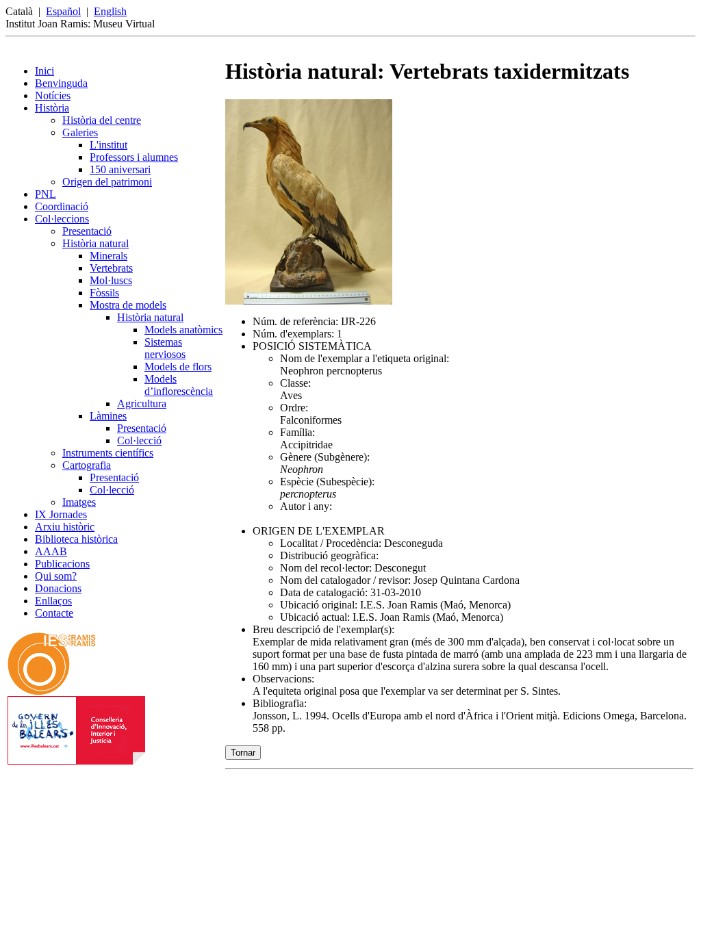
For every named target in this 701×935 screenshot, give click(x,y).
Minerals (108, 255)
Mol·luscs (111, 280)
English (110, 11)
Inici (44, 71)
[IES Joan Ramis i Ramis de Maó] (52, 692)
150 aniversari (120, 169)
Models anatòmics (183, 329)
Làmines (108, 416)
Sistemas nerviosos (165, 348)
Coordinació (61, 206)
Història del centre (101, 120)
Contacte (54, 613)
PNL (45, 194)
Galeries (80, 132)
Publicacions (62, 563)
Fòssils (104, 292)
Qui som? (56, 576)
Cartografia (86, 465)
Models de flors (178, 366)
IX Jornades (61, 514)
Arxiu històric (64, 527)
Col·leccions (62, 219)
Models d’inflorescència (178, 385)
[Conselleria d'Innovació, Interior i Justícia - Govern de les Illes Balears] (76, 761)
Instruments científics (107, 453)
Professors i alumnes (134, 157)
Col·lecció (139, 440)
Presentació (87, 231)
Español (63, 11)
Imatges (79, 502)
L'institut (108, 145)
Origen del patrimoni (107, 182)
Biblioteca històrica (76, 539)
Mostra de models (128, 305)
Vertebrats (111, 268)
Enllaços (53, 600)
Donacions (58, 588)
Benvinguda (61, 83)
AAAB (51, 551)
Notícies (53, 95)
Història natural (95, 243)
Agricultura (141, 403)
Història (52, 108)
